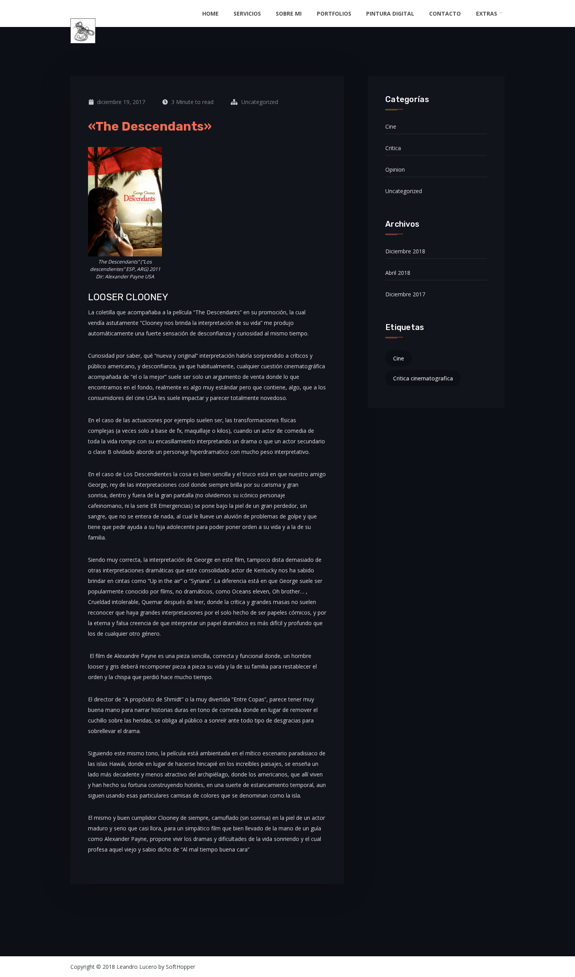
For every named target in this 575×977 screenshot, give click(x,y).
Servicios (247, 13)
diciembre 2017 (405, 294)
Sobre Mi (289, 13)
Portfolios (334, 13)
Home (210, 13)
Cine (390, 126)
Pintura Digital (390, 13)
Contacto (445, 13)
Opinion (395, 169)
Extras (486, 13)
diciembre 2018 (405, 251)
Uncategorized (259, 102)
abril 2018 (397, 272)
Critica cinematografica (423, 378)
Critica (393, 148)
